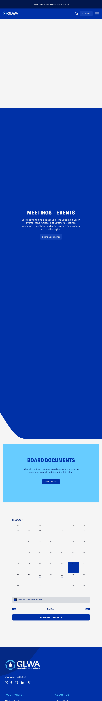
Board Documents (51, 237)
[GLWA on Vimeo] (29, 683)
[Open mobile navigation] (96, 13)
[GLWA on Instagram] (16, 683)
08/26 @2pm (63, 4)
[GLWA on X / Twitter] (6, 682)
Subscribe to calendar (50, 617)
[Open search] (76, 13)
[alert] (51, 600)
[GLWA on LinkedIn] (23, 683)
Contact (86, 13)
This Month (51, 609)
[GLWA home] (10, 13)
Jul (15, 609)
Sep (86, 609)
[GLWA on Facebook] (11, 682)
